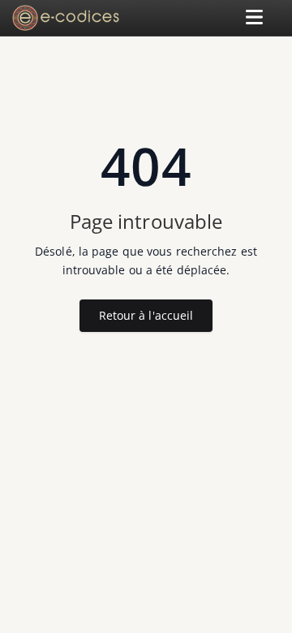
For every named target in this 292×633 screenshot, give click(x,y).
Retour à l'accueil (146, 315)
